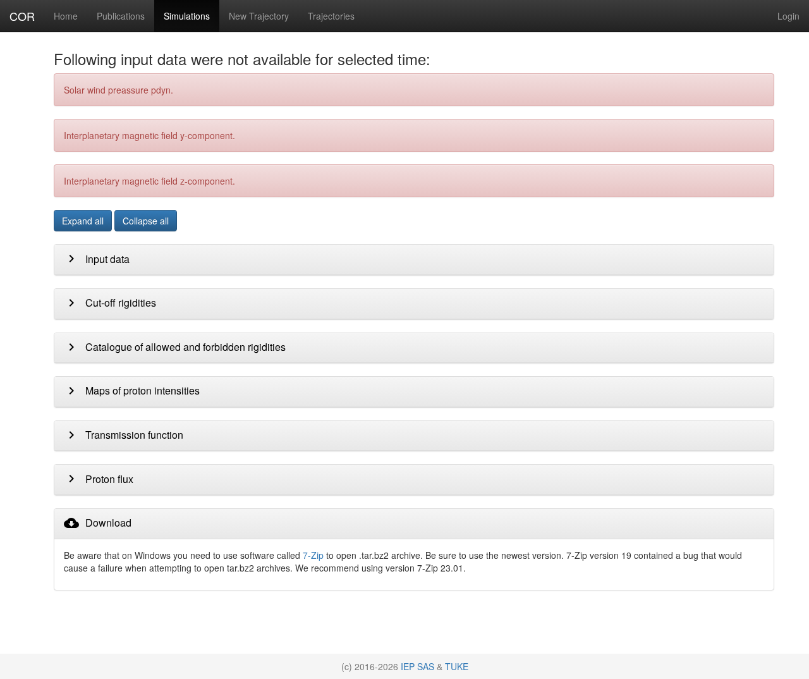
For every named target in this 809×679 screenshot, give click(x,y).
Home (66, 15)
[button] (97, 262)
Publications (121, 15)
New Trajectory (259, 15)
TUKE (456, 666)
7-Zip (313, 555)
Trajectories (331, 15)
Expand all (83, 220)
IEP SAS (417, 666)
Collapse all (146, 220)
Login (788, 15)
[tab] (414, 260)
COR (22, 16)
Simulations (187, 15)
